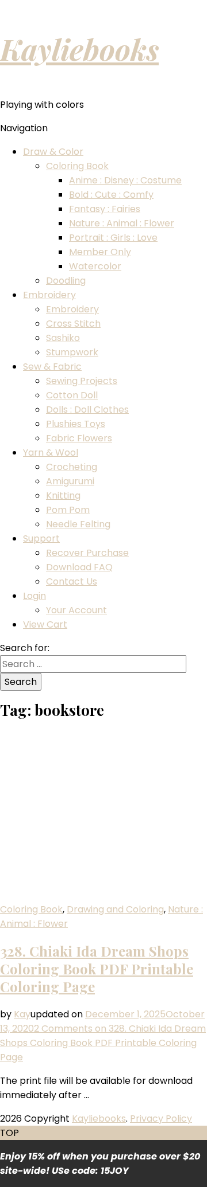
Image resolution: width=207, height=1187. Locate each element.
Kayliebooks (79, 48)
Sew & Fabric (52, 366)
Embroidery (49, 294)
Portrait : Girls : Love (113, 237)
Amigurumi (70, 481)
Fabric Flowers (79, 438)
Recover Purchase (87, 552)
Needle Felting (78, 524)
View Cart (45, 624)
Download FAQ (79, 567)
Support (41, 538)
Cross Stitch (73, 323)
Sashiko (63, 337)
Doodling (66, 280)
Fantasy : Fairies (104, 209)
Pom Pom (68, 509)
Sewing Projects (81, 380)
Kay (22, 1014)
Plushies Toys (75, 423)
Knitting (63, 495)
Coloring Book (77, 166)
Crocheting (71, 466)
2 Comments (103, 1043)
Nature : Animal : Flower (121, 223)
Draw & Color (53, 151)
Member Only (100, 251)
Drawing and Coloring (115, 909)
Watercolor (95, 266)
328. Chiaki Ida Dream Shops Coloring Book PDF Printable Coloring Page (96, 969)
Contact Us (71, 581)
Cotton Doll (72, 395)
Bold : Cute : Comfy (111, 194)
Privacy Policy (161, 1118)
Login (34, 595)
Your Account (76, 610)
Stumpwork (72, 352)
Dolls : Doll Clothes (87, 409)
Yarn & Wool (50, 452)
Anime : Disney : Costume (125, 180)
